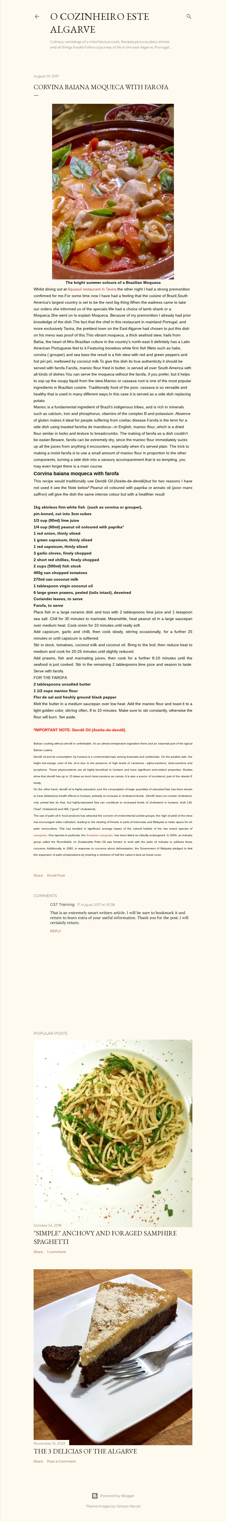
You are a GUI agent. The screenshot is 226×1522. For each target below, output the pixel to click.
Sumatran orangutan (99, 835)
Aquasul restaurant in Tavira (92, 289)
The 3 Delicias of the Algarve (85, 1451)
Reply (55, 931)
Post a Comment (61, 1461)
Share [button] (38, 875)
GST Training (62, 904)
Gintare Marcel (128, 1506)
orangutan (40, 835)
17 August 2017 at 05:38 (96, 905)
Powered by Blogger (117, 1496)
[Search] (189, 15)
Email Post (56, 875)
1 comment (56, 1252)
